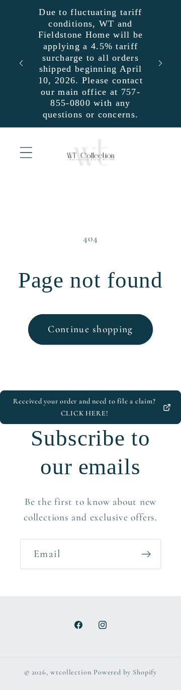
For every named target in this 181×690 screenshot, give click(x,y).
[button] (26, 152)
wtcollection (71, 672)
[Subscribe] (146, 554)
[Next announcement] (160, 63)
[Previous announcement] (21, 63)
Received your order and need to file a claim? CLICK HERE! (84, 407)
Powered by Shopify (125, 672)
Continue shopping (90, 329)
